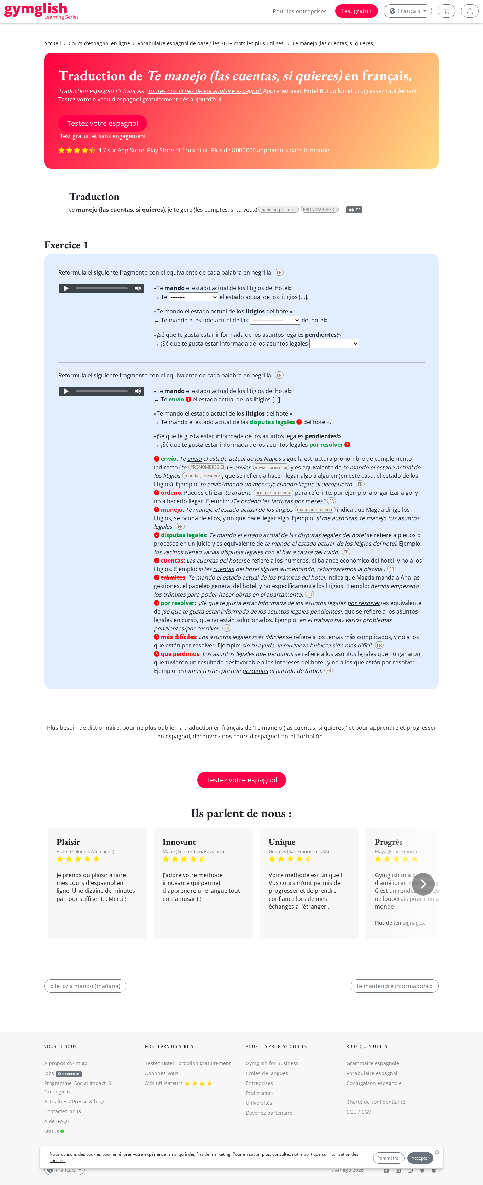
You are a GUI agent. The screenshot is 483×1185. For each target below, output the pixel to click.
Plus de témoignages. (400, 922)
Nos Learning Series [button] (169, 1046)
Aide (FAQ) (56, 1121)
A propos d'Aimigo (65, 1063)
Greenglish (57, 1091)
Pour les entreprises (300, 11)
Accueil (52, 43)
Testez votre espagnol (102, 123)
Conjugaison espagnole (374, 1083)
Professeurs (260, 1093)
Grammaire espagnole (373, 1063)
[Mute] (138, 288)
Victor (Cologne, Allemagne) (85, 851)
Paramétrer (388, 1158)
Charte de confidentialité (376, 1101)
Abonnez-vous (162, 1073)
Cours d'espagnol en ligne (99, 43)
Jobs (62, 1073)
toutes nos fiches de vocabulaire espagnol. (205, 91)
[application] (101, 288)
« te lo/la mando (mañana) (85, 986)
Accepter (420, 1158)
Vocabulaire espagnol (372, 1073)
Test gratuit (356, 11)
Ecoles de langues (267, 1073)
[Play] (66, 288)
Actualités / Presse (66, 1101)
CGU (352, 1111)
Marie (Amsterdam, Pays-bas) (193, 851)
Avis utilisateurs (164, 1083)
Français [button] (409, 11)
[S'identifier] (470, 11)
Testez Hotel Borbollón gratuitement (188, 1063)
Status (52, 1131)
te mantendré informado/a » (395, 986)
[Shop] (446, 11)
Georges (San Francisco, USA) (299, 851)
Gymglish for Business (272, 1063)
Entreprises (259, 1083)
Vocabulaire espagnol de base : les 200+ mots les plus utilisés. (211, 43)
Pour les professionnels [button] (276, 1046)
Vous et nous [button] (60, 1046)
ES (358, 210)
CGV (366, 1111)
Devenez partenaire (269, 1112)
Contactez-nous (62, 1111)
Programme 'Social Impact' (75, 1083)
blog (99, 1101)
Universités (259, 1102)
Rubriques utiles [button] (367, 1046)
